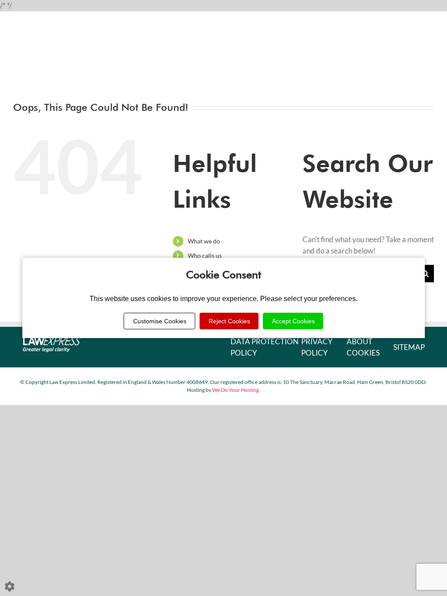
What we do (204, 241)
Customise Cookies (159, 321)
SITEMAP (409, 347)
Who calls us (205, 255)
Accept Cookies (293, 321)
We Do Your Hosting (235, 390)
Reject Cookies (229, 321)
